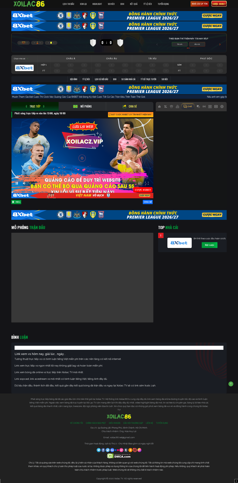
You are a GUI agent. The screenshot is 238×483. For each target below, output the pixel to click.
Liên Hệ (149, 423)
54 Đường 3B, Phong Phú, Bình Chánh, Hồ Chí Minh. (123, 428)
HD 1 (18, 202)
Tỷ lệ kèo (86, 79)
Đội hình (73, 79)
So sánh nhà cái (128, 79)
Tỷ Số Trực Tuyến (148, 79)
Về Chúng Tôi (76, 423)
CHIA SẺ (148, 202)
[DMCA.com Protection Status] (119, 456)
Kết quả (133, 4)
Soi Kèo (111, 4)
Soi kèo (165, 79)
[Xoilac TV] (29, 4)
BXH (122, 4)
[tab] (35, 106)
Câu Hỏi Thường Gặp (133, 423)
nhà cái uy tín (200, 4)
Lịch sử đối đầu (101, 79)
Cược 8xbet (219, 4)
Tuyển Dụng (163, 4)
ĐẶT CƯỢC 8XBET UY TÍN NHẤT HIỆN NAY (131, 114)
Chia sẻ (133, 106)
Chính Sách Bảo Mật (96, 423)
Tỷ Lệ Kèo (147, 4)
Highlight (97, 4)
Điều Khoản (114, 423)
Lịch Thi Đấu (68, 4)
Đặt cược (209, 245)
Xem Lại (83, 4)
